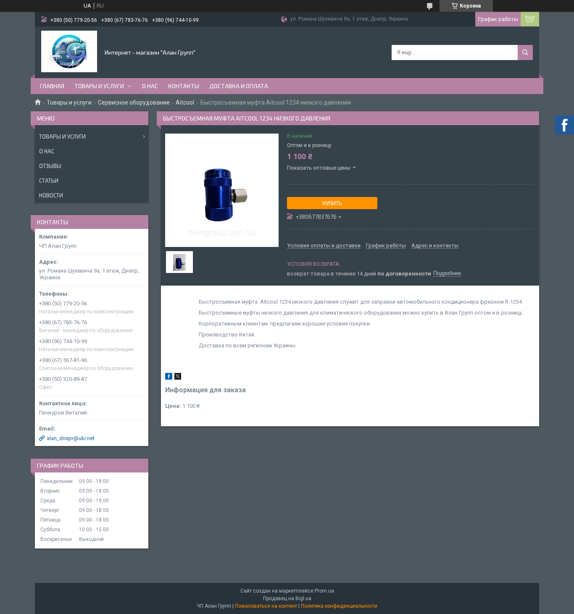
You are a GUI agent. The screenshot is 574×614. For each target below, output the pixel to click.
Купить (332, 203)
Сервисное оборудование (134, 102)
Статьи (48, 180)
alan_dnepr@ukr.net (71, 438)
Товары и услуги (99, 85)
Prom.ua (324, 591)
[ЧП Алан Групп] (69, 52)
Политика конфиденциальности (339, 606)
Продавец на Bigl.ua (287, 598)
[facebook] (168, 378)
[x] (177, 378)
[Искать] (525, 52)
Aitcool (185, 102)
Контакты (183, 85)
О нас (150, 85)
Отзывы (50, 166)
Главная (52, 85)
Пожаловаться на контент (266, 606)
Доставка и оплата (238, 85)
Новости (51, 195)
